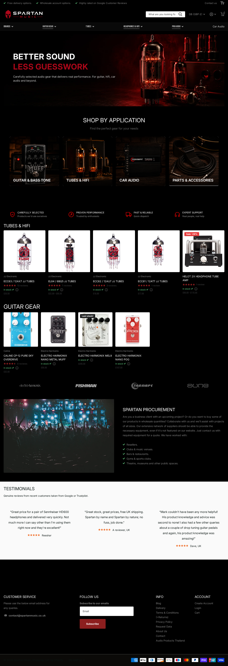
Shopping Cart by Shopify (47, 659)
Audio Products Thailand (170, 640)
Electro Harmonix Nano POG (128, 357)
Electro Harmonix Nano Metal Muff (54, 357)
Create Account (204, 603)
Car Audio (218, 26)
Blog (158, 603)
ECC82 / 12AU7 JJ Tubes (108, 281)
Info (159, 597)
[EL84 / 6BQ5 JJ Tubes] (69, 251)
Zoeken (180, 14)
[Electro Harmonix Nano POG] (132, 329)
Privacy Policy (164, 621)
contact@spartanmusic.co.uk (27, 615)
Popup (17, 289)
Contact (160, 635)
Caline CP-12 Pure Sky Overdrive (19, 357)
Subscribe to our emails (94, 603)
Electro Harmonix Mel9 (95, 355)
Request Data (164, 626)
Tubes (88, 26)
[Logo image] (30, 386)
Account (203, 597)
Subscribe (92, 623)
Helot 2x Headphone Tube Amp (201, 278)
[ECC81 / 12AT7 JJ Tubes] (159, 251)
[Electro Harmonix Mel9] (95, 329)
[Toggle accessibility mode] (222, 3)
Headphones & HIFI (131, 26)
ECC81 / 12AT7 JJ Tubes (153, 281)
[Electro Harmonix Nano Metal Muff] (58, 329)
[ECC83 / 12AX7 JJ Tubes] (24, 251)
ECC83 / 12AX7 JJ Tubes (19, 281)
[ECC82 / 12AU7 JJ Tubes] (114, 251)
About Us (161, 631)
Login (198, 607)
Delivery (160, 607)
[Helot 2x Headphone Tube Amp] (203, 251)
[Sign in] (212, 14)
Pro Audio (176, 26)
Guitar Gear (48, 26)
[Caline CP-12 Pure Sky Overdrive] (21, 329)
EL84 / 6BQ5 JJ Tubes (62, 281)
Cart (197, 612)
